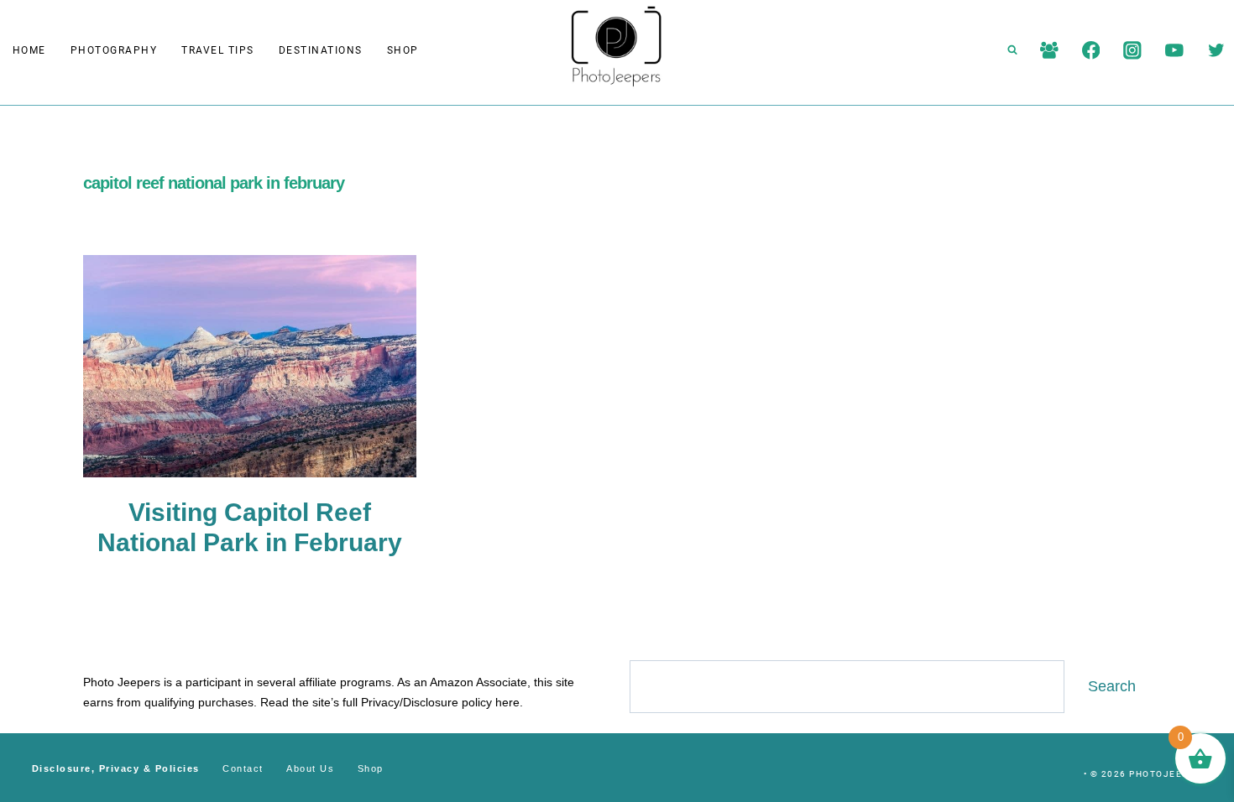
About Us (310, 768)
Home (29, 50)
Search (1112, 686)
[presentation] (249, 366)
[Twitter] (1216, 50)
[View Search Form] (1012, 50)
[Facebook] (1091, 50)
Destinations (321, 50)
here (507, 702)
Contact (243, 768)
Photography (114, 50)
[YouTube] (1174, 50)
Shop (403, 50)
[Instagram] (1133, 50)
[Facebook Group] (1049, 50)
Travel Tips (217, 50)
